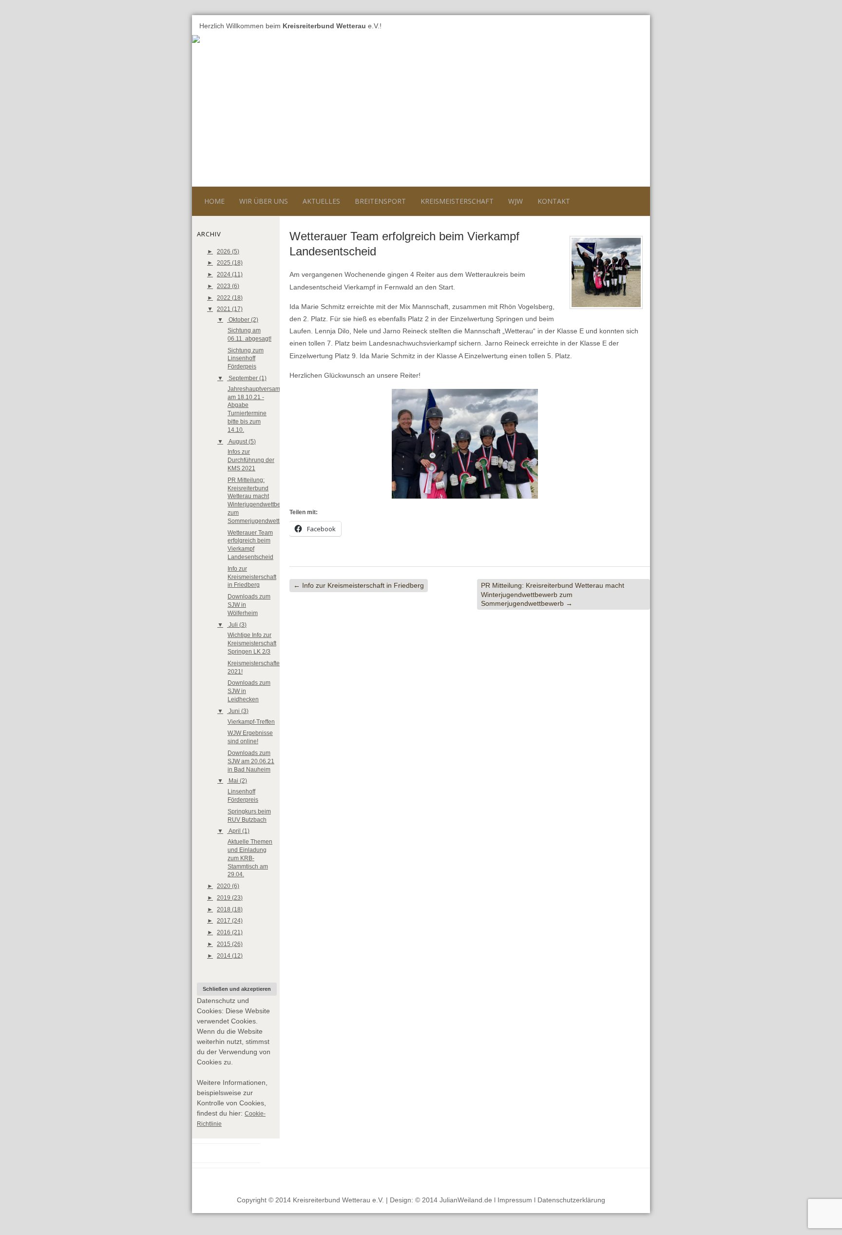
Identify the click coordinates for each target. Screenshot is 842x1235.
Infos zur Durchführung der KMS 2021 (251, 460)
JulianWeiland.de (466, 1200)
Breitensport (380, 201)
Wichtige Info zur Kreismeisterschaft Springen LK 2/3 (252, 643)
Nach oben (625, 1180)
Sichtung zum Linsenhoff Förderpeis (246, 358)
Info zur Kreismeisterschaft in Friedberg (252, 577)
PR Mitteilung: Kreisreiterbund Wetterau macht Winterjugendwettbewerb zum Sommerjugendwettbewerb (552, 594)
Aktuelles (321, 201)
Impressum (515, 1200)
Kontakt (553, 201)
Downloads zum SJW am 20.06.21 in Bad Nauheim (251, 761)
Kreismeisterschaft (457, 201)
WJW (515, 201)
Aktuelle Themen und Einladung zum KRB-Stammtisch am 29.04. (250, 858)
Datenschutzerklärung (571, 1200)
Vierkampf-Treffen (251, 721)
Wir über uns (263, 201)
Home (214, 201)
